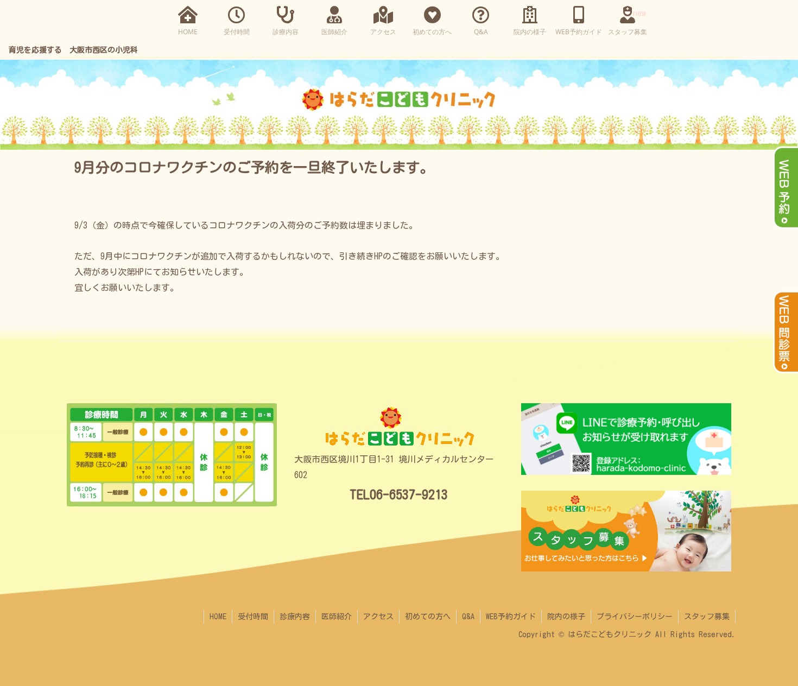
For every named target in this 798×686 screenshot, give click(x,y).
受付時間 (253, 616)
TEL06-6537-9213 (399, 494)
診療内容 (295, 616)
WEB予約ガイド (511, 616)
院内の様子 (566, 616)
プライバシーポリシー (635, 616)
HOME (218, 616)
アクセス (378, 616)
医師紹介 (336, 616)
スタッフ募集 (707, 616)
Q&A (468, 616)
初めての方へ (428, 616)
